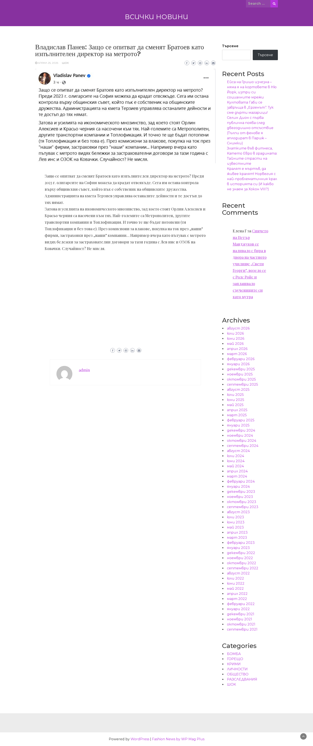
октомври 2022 (241, 563)
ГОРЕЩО (235, 659)
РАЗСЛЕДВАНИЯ (242, 679)
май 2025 (235, 405)
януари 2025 (238, 425)
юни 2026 (235, 339)
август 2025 (238, 390)
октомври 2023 (241, 502)
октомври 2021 (241, 624)
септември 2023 (242, 507)
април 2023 (237, 532)
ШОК (65, 62)
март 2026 (237, 354)
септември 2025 (242, 384)
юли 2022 (235, 578)
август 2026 (238, 328)
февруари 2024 (241, 481)
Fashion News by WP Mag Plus (178, 739)
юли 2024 (235, 456)
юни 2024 (235, 461)
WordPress (140, 739)
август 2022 (238, 573)
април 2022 (237, 594)
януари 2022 (238, 609)
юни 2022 (235, 583)
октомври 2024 (241, 441)
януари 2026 (238, 364)
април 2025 (237, 410)
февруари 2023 (241, 543)
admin (84, 370)
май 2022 (235, 589)
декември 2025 (241, 369)
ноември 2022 (240, 558)
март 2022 (237, 599)
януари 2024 (238, 487)
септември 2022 (242, 568)
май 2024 (235, 466)
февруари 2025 (240, 420)
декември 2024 (241, 430)
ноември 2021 (239, 619)
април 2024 (237, 471)
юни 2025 (235, 400)
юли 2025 (235, 395)
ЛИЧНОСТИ (237, 669)
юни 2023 (235, 522)
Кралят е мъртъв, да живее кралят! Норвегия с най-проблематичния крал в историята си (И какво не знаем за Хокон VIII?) (252, 179)
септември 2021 (242, 629)
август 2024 (238, 451)
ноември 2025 (240, 374)
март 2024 (237, 476)
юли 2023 (235, 517)
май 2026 (235, 344)
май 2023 (235, 527)
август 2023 (238, 512)
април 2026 (237, 349)
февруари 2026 (240, 359)
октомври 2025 (241, 379)
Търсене (230, 46)
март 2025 (237, 415)
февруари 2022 (241, 604)
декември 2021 (240, 614)
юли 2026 (235, 333)
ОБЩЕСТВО (237, 674)
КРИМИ (234, 664)
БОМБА (234, 654)
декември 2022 (241, 553)
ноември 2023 (240, 497)
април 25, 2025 (48, 62)
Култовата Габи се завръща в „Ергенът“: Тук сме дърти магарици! (250, 107)
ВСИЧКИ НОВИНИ (156, 17)
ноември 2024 (240, 435)
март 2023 (237, 538)
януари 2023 (238, 548)
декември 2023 (241, 492)
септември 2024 (242, 446)
